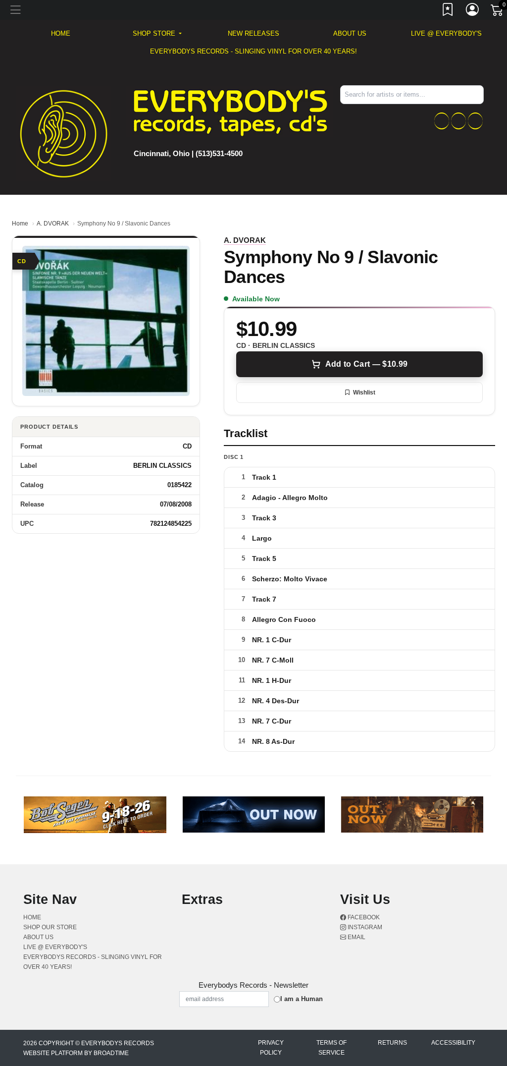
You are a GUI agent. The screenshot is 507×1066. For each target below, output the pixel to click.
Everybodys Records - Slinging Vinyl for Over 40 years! (253, 51)
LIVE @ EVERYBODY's (446, 33)
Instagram (364, 927)
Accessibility (453, 1042)
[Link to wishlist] (448, 11)
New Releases (253, 33)
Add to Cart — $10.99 (366, 364)
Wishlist (364, 392)
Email (355, 937)
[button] (157, 34)
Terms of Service (331, 1047)
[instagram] (458, 121)
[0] (497, 12)
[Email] (475, 121)
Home (20, 223)
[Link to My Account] (473, 11)
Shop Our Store (50, 927)
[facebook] (441, 121)
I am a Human (301, 999)
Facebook (363, 917)
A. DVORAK (53, 223)
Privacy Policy (271, 1047)
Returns (392, 1042)
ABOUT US (349, 33)
